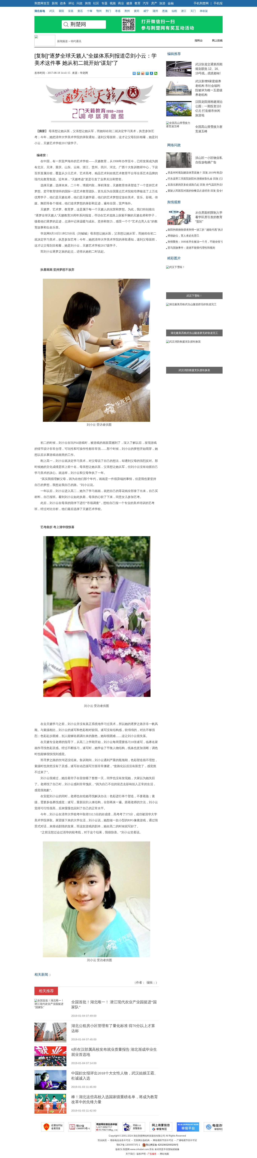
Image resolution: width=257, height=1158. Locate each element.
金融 (171, 3)
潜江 (183, 10)
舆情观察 (174, 202)
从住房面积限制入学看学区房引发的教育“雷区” (208, 217)
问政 (80, 3)
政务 (63, 3)
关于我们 (130, 1154)
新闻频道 (62, 41)
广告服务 (152, 1154)
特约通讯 (76, 41)
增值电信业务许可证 (120, 1140)
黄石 (80, 10)
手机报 (218, 3)
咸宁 (146, 10)
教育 (138, 3)
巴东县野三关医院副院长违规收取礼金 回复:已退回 (197, 178)
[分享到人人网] (151, 73)
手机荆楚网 (201, 3)
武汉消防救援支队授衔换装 (194, 370)
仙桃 (174, 10)
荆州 (127, 10)
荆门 (108, 10)
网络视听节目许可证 (163, 1140)
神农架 (204, 10)
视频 (113, 3)
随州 (155, 10)
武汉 (52, 10)
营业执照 (102, 1140)
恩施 (164, 10)
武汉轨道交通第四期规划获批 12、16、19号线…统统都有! (208, 69)
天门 (193, 10)
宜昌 (70, 10)
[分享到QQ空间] (138, 73)
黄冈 (136, 10)
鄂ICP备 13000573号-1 (128, 1145)
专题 (104, 3)
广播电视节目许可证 (187, 1140)
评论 (71, 3)
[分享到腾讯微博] (147, 73)
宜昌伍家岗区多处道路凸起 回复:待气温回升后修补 (197, 184)
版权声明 (141, 1154)
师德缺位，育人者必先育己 (183, 235)
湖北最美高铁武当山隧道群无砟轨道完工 (194, 332)
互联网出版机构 (142, 1140)
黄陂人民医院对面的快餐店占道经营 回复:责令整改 (197, 190)
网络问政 (174, 145)
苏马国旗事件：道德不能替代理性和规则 (191, 247)
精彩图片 (174, 258)
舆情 (88, 3)
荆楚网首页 (41, 3)
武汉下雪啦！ (194, 295)
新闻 (55, 3)
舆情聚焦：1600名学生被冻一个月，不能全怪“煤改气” (199, 241)
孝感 (117, 10)
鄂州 (99, 10)
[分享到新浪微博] (142, 73)
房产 (154, 3)
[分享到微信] (155, 73)
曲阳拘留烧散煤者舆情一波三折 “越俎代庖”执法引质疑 (199, 229)
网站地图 (164, 1154)
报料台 (199, 40)
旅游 (162, 3)
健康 (129, 3)
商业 (121, 3)
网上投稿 (217, 40)
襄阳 (61, 10)
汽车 (146, 3)
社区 (96, 3)
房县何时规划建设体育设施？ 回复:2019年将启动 (196, 172)
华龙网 (84, 73)
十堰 (89, 10)
